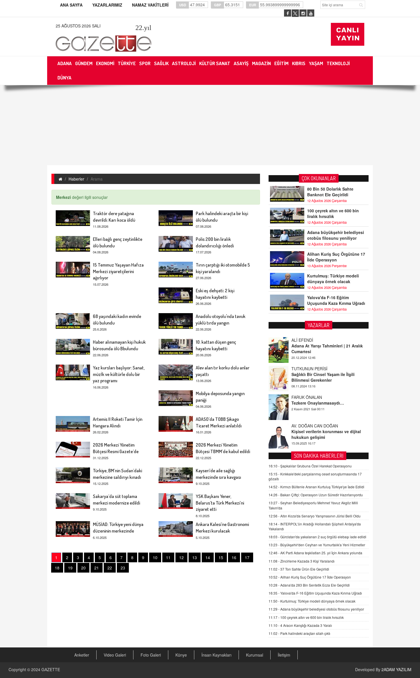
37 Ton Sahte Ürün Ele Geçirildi (299, 569)
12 (181, 557)
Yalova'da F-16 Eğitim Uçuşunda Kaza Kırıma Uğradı (336, 300)
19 (70, 568)
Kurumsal (254, 655)
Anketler (81, 655)
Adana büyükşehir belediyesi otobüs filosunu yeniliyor (335, 235)
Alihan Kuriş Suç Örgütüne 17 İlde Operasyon (336, 257)
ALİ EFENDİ (302, 340)
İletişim (284, 655)
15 (221, 557)
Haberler (76, 179)
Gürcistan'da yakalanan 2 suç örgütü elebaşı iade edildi (317, 536)
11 (168, 557)
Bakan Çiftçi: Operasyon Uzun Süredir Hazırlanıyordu (316, 494)
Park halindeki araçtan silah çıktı (299, 633)
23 (123, 568)
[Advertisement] (210, 125)
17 (247, 557)
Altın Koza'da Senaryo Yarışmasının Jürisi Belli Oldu (315, 515)
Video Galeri (115, 655)
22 (109, 568)
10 (155, 557)
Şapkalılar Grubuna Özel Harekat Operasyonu (310, 465)
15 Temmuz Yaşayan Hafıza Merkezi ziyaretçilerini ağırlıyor (118, 271)
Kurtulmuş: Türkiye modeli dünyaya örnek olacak (333, 278)
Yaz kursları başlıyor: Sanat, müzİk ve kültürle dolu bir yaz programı (119, 374)
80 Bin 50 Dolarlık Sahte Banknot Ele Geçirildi (330, 191)
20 (83, 568)
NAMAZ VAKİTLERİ (150, 5)
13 (194, 557)
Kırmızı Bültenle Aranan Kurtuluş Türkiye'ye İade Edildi (316, 486)
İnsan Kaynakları (216, 655)
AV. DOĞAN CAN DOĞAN (314, 426)
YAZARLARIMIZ (107, 5)
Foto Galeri (151, 655)
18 (57, 568)
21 (96, 568)
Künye (181, 655)
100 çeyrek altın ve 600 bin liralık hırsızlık (333, 213)
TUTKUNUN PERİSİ (309, 368)
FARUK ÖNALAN (306, 397)
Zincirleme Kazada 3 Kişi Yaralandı (302, 561)
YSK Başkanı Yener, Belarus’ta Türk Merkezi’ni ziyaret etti (220, 502)
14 (207, 557)
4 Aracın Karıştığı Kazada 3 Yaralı (300, 625)
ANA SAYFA (71, 5)
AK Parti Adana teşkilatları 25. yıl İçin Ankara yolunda (315, 552)
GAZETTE (50, 669)
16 (234, 557)
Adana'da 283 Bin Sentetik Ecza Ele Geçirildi (309, 585)
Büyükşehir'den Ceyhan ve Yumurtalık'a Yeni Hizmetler (317, 544)
